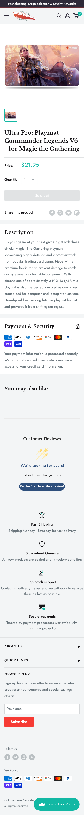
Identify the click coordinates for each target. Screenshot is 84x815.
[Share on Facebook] (52, 212)
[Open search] (59, 15)
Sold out (42, 195)
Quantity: (11, 179)
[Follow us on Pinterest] (32, 757)
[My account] (67, 15)
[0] (76, 15)
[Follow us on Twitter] (15, 757)
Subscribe (19, 721)
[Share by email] (77, 212)
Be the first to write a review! (42, 486)
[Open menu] (6, 15)
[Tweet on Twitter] (68, 212)
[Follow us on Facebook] (7, 757)
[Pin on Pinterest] (60, 212)
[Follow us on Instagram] (24, 757)
